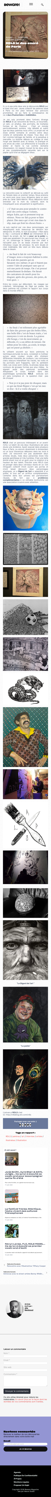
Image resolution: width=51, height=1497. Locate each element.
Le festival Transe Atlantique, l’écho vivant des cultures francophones (23, 1211)
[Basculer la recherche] (42, 4)
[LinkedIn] (25, 1125)
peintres (16, 1136)
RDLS (8, 1136)
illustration (22, 1140)
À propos (17, 1479)
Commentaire (10, 1374)
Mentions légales (21, 1482)
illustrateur (10, 1140)
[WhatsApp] (28, 1125)
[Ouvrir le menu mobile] (31, 4)
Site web (7, 1367)
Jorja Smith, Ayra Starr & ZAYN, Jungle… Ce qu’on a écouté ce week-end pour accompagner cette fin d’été (24, 1175)
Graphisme (23, 37)
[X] (23, 1125)
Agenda (17, 1472)
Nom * (6, 1353)
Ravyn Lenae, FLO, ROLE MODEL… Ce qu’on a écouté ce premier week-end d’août (25, 1246)
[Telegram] (30, 1125)
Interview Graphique (15, 39)
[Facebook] (20, 1125)
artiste (39, 1136)
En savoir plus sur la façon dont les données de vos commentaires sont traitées (25, 1400)
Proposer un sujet (21, 1485)
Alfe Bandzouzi (29, 1309)
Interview (30, 1136)
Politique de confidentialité (25, 1475)
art (23, 1136)
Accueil (9, 37)
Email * (7, 1360)
